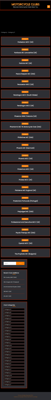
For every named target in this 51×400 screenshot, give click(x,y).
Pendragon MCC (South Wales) (25, 95)
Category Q (7, 357)
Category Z (7, 384)
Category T (7, 366)
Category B (7, 312)
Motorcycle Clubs (25, 4)
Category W (8, 375)
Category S (7, 363)
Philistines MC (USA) (25, 137)
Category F (7, 324)
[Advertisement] (25, 19)
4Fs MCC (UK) (7, 296)
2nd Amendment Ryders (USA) (12, 287)
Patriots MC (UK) (25, 63)
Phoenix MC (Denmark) (25, 148)
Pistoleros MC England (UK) (25, 190)
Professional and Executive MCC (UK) (25, 222)
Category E (7, 321)
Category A (7, 309)
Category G (7, 327)
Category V (7, 372)
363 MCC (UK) (7, 291)
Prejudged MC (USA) (25, 211)
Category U (7, 369)
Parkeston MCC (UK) (25, 42)
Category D (7, 318)
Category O (7, 351)
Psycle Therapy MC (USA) (25, 233)
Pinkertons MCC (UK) (25, 169)
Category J (7, 336)
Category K (7, 339)
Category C (7, 315)
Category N (7, 348)
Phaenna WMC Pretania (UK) (25, 116)
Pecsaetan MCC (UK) (25, 84)
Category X (7, 378)
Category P (25, 39)
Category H (7, 330)
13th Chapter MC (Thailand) (11, 282)
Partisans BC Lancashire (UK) (25, 53)
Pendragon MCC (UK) (25, 106)
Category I (7, 333)
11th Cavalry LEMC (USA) (10, 277)
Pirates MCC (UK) (25, 180)
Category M (8, 345)
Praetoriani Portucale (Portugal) (25, 201)
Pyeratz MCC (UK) (25, 243)
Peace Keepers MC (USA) (25, 74)
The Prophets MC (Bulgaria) (25, 254)
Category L (7, 342)
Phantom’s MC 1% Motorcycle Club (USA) (25, 127)
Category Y (7, 381)
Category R (7, 360)
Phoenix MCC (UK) (26, 158)
